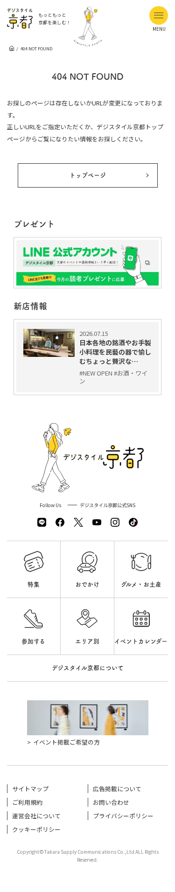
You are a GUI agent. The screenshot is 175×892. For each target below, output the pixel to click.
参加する (33, 641)
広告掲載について (117, 788)
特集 (34, 584)
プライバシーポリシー (123, 815)
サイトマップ (30, 788)
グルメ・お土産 (141, 584)
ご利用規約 (27, 802)
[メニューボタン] (158, 15)
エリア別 (87, 641)
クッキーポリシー (36, 829)
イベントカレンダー (141, 641)
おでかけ (87, 584)
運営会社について (36, 815)
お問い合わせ (111, 802)
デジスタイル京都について (88, 668)
